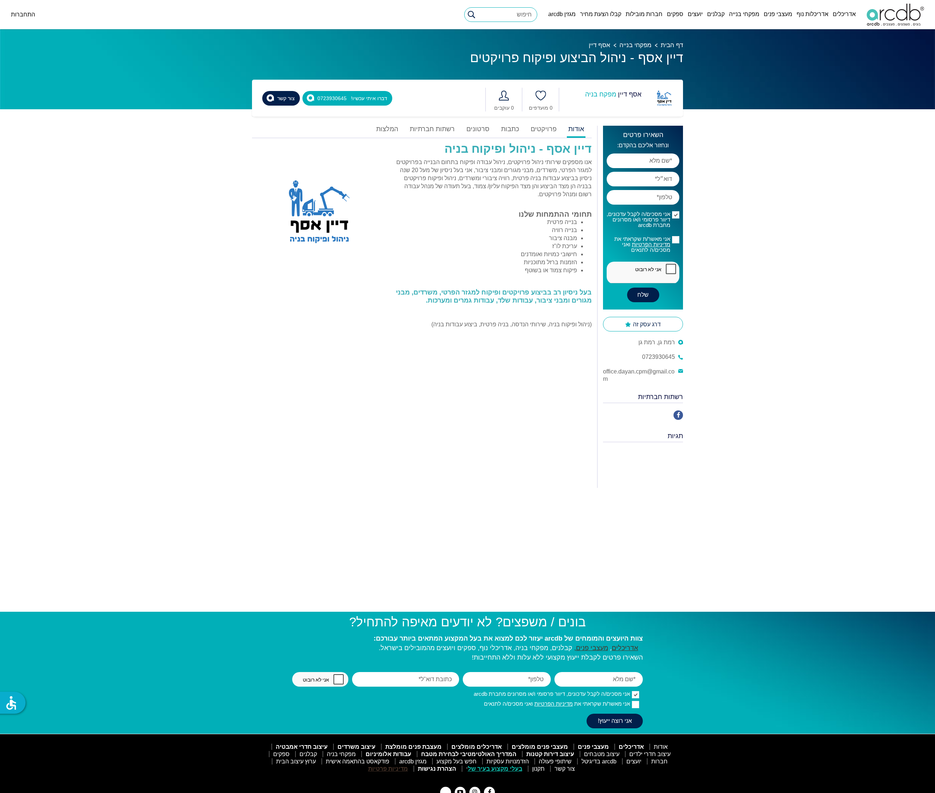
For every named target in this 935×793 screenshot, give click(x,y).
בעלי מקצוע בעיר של (495, 769)
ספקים (675, 14)
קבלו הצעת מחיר (600, 14)
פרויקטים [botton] (544, 129)
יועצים (695, 14)
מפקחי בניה (341, 754)
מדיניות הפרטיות (651, 244)
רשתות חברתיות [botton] (432, 129)
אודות (661, 747)
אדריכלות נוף (812, 14)
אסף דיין (599, 45)
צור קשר (564, 769)
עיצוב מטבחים (601, 754)
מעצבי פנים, (591, 648)
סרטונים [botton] (477, 129)
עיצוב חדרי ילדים (650, 754)
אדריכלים (844, 14)
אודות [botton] (576, 129)
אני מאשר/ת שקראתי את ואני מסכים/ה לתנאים (642, 244)
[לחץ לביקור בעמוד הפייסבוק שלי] (678, 415)
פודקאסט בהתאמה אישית (357, 761)
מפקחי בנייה (744, 14)
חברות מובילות (644, 14)
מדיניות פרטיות (388, 769)
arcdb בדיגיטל (599, 761)
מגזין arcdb (562, 14)
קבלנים (716, 14)
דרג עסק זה (646, 324)
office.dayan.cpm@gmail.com (639, 375)
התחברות (23, 14)
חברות (659, 761)
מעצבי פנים (778, 14)
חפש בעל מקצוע (456, 761)
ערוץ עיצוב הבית (296, 761)
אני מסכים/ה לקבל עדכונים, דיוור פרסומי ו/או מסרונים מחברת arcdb (638, 219)
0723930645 (658, 357)
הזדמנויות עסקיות (507, 761)
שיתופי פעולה (555, 761)
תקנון (538, 769)
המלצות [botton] (387, 129)
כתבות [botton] (510, 129)
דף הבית (672, 45)
